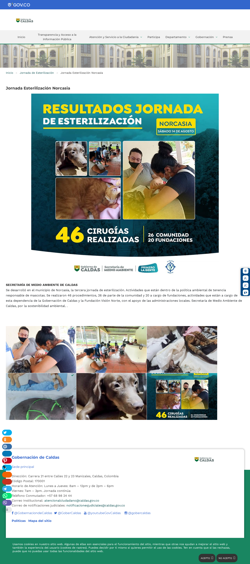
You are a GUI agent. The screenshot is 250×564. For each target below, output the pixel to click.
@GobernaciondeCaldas (32, 513)
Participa (153, 37)
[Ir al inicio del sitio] (30, 20)
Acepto (205, 558)
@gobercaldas (139, 513)
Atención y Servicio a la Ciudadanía (113, 37)
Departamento (176, 37)
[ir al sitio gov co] (19, 5)
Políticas (19, 521)
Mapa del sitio (39, 521)
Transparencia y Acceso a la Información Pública (57, 37)
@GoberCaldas (67, 513)
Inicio (21, 37)
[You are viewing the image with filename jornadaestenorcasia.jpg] (182, 396)
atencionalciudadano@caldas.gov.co (71, 500)
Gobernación (205, 37)
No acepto (225, 558)
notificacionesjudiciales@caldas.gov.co (95, 505)
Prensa (228, 37)
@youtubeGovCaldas (102, 513)
